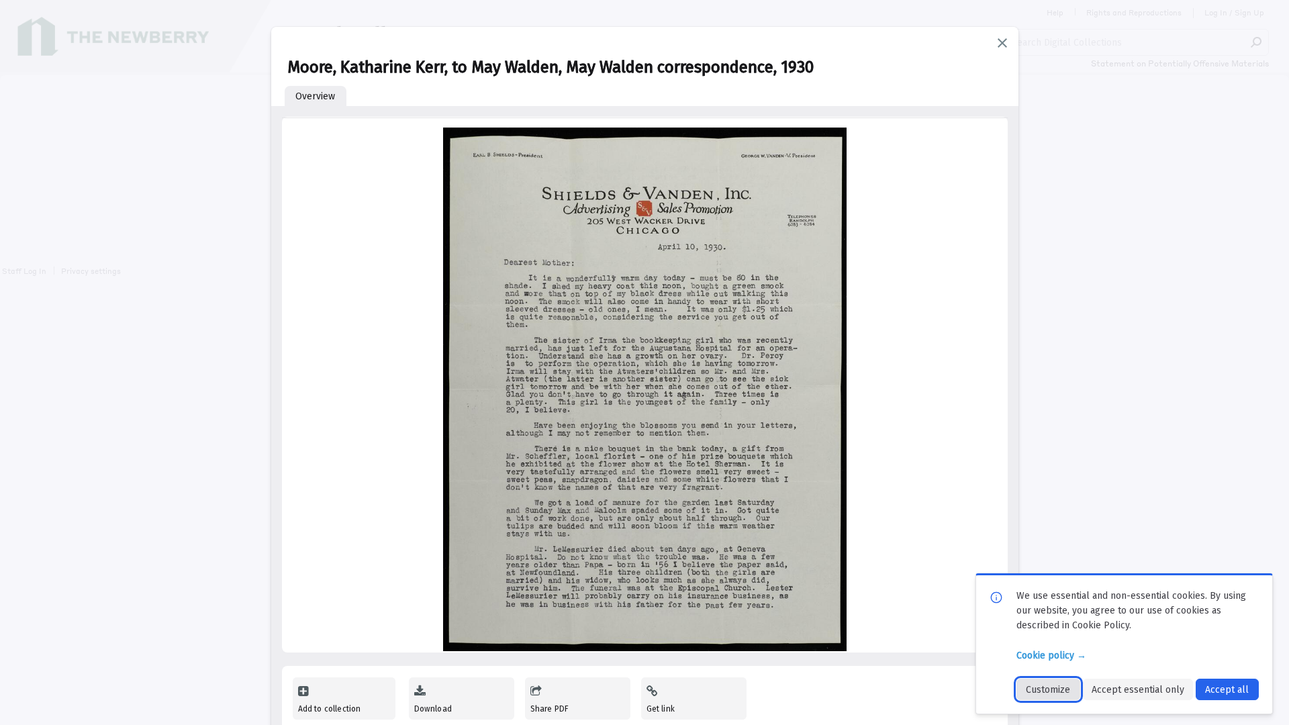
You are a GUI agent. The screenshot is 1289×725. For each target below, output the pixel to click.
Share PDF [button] (549, 709)
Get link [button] (661, 709)
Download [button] (433, 709)
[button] (1002, 43)
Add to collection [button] (329, 709)
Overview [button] (315, 96)
